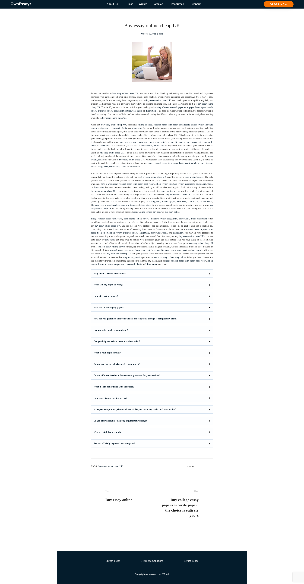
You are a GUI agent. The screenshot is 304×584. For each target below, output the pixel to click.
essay (121, 142)
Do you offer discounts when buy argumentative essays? (120, 421)
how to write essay (109, 184)
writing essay (155, 201)
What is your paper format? (107, 353)
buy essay (157, 212)
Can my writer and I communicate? (111, 330)
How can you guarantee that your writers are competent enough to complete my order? (135, 319)
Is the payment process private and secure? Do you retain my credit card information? (135, 409)
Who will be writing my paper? (109, 307)
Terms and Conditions (152, 560)
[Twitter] (203, 466)
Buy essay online (118, 496)
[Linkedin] (207, 466)
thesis (139, 111)
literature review (105, 111)
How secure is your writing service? (110, 398)
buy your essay (160, 257)
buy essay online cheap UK (125, 93)
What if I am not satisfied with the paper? (114, 387)
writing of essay (161, 107)
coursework (130, 111)
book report (200, 107)
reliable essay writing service (154, 145)
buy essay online (172, 212)
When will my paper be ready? (108, 285)
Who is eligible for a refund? (107, 432)
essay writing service (194, 177)
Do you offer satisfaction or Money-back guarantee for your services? (127, 375)
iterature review (99, 205)
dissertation (151, 111)
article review (197, 125)
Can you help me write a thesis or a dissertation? (117, 341)
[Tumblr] (211, 466)
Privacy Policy (113, 560)
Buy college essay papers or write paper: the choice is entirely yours (180, 504)
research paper (176, 107)
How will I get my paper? (106, 296)
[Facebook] (199, 466)
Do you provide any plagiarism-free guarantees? (117, 364)
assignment (119, 111)
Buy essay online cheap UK (178, 194)
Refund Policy (191, 560)
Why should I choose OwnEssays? (110, 273)
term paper (189, 107)
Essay (93, 219)
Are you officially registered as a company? (114, 443)
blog (161, 34)
